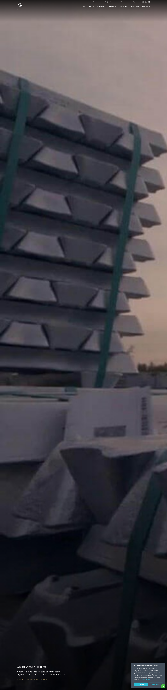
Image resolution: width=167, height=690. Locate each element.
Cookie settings (156, 684)
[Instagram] (143, 2)
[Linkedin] (146, 2)
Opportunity (124, 6)
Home (83, 6)
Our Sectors (101, 6)
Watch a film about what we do (32, 679)
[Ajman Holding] (21, 6)
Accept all (141, 684)
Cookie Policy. (145, 679)
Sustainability (112, 6)
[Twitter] (149, 2)
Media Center (135, 6)
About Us (91, 6)
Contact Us (146, 6)
